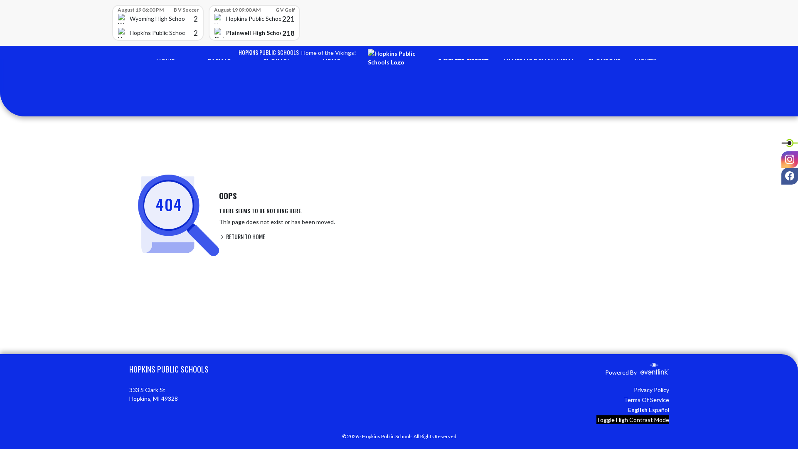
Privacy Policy (651, 389)
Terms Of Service (646, 399)
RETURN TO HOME (245, 236)
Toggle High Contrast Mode (632, 419)
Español (659, 409)
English (638, 409)
